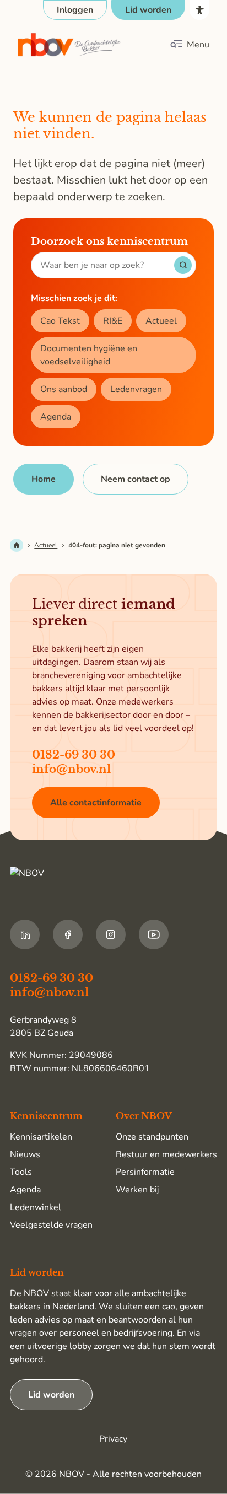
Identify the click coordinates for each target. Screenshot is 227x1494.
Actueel (161, 321)
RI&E (112, 321)
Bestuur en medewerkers (166, 1154)
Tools (21, 1172)
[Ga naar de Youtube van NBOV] (154, 934)
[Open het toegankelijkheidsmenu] (199, 10)
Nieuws (25, 1154)
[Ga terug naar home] (69, 45)
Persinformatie (145, 1172)
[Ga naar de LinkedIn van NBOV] (25, 934)
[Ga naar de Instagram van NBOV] (111, 934)
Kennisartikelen (41, 1137)
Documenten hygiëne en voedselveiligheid (88, 355)
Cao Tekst (60, 321)
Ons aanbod (63, 389)
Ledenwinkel (35, 1207)
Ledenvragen (136, 389)
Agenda (55, 417)
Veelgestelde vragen (51, 1225)
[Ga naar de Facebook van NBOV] (68, 934)
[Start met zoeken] (183, 265)
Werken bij (137, 1190)
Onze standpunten (152, 1137)
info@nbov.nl (71, 769)
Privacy (113, 1439)
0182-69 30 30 (73, 754)
